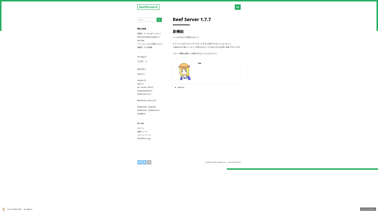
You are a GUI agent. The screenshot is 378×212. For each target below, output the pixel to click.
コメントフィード (144, 135)
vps (138, 83)
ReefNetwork (148, 7)
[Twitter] (139, 162)
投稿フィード (142, 131)
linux (139, 74)
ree (8, 209)
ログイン (140, 128)
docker (140, 80)
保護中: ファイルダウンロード (149, 33)
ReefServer (181, 87)
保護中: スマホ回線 (144, 47)
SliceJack (238, 162)
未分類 (140, 113)
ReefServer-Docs (144, 100)
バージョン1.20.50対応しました (150, 43)
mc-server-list (143, 87)
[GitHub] (149, 162)
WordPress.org (143, 138)
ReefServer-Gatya (145, 107)
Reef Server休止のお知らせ (148, 37)
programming (143, 90)
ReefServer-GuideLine (147, 110)
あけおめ (140, 40)
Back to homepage (368, 209)
